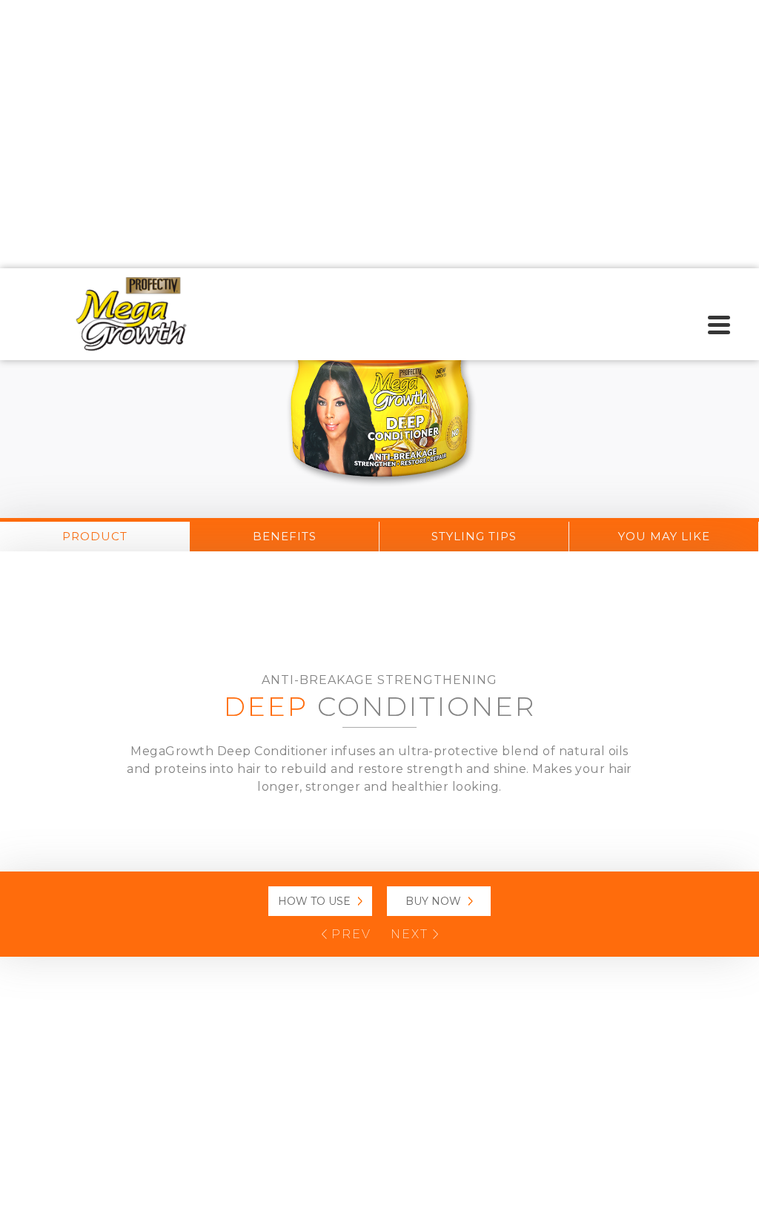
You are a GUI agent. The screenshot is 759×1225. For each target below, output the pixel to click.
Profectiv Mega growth (131, 314)
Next (412, 934)
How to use (314, 901)
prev (349, 934)
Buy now (433, 901)
